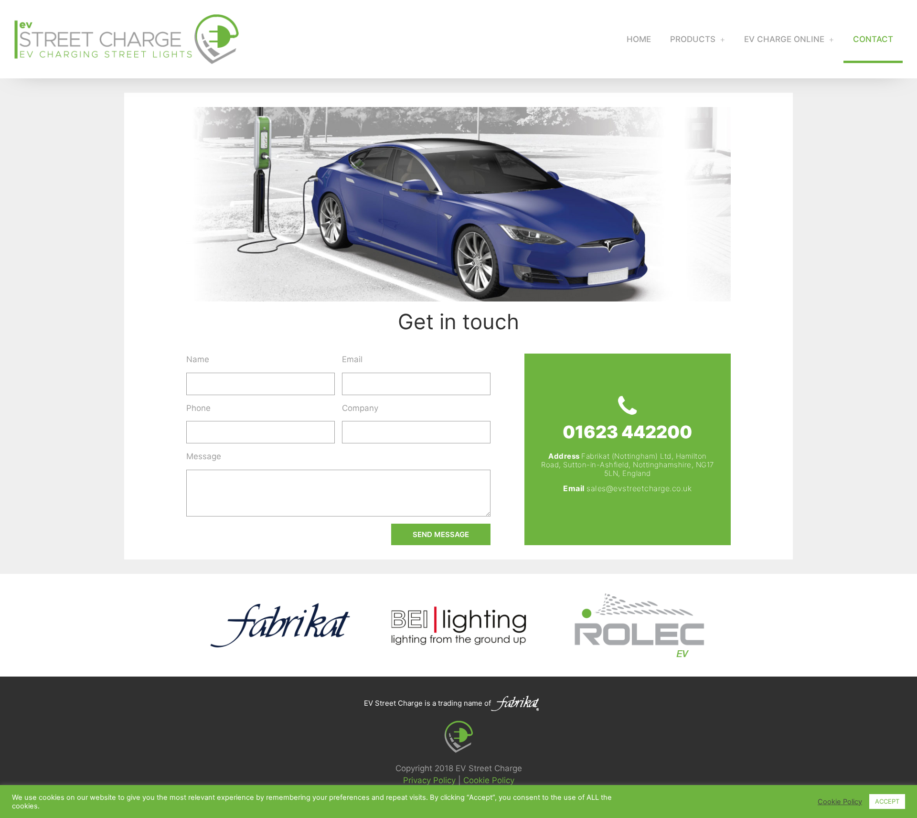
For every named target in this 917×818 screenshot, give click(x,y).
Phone (198, 408)
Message (203, 456)
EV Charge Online (784, 39)
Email (352, 359)
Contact (873, 39)
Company (360, 408)
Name (197, 359)
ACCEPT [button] (887, 801)
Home (639, 39)
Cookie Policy (488, 780)
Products (692, 39)
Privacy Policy (429, 780)
